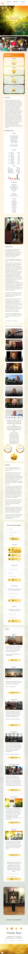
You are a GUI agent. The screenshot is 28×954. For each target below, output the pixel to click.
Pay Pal (14, 555)
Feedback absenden (14, 878)
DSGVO (12, 940)
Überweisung (14, 550)
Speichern (14, 456)
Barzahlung (14, 558)
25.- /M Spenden (14, 790)
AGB (5, 940)
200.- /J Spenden (14, 855)
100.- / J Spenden (14, 822)
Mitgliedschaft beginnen (14, 539)
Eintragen (14, 579)
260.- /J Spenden (14, 692)
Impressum (20, 940)
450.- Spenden (14, 757)
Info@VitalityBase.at (13, 442)
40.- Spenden (14, 660)
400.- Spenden (14, 725)
